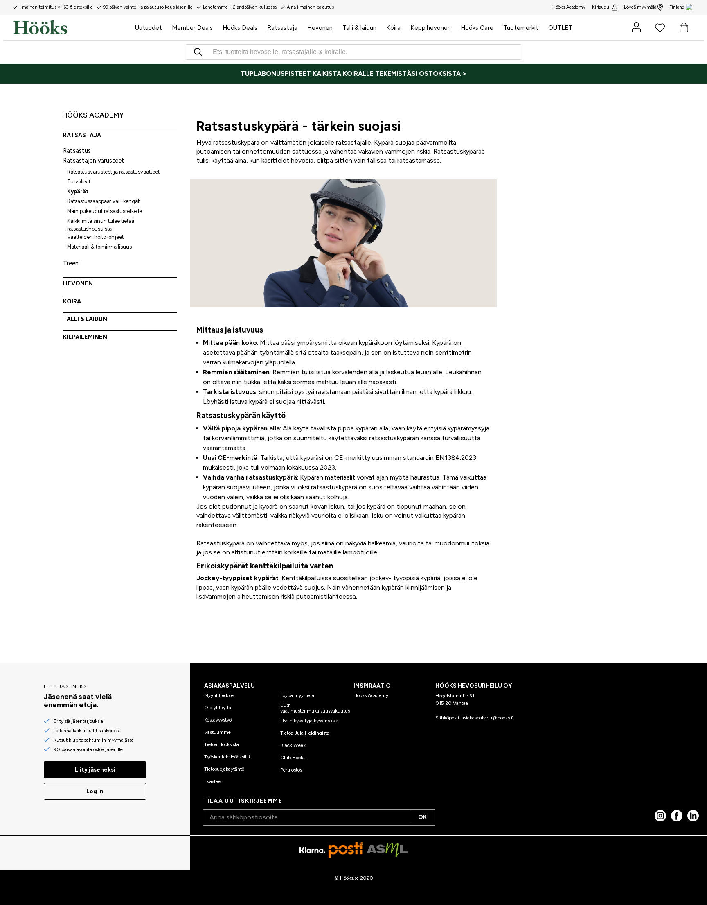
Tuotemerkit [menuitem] (520, 28)
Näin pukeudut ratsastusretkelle (104, 211)
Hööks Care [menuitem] (477, 28)
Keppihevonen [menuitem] (430, 28)
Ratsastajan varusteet (93, 160)
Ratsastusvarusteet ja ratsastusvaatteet (113, 172)
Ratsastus (77, 150)
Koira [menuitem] (393, 28)
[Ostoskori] (683, 27)
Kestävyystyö (218, 720)
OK (422, 817)
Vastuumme (217, 732)
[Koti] (71, 27)
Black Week (293, 745)
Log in (95, 791)
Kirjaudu (600, 7)
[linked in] (693, 815)
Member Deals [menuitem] (192, 28)
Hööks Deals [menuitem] (240, 28)
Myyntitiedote (219, 695)
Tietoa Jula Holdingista (304, 733)
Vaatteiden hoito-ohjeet (95, 237)
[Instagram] (660, 815)
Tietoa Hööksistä (221, 744)
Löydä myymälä (640, 7)
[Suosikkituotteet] (660, 27)
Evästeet (213, 781)
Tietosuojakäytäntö (224, 769)
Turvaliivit (78, 182)
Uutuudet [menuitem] (148, 28)
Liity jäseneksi (95, 769)
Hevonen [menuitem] (320, 28)
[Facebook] (676, 815)
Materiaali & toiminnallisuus (99, 247)
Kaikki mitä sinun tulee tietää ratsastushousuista (100, 225)
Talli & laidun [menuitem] (359, 28)
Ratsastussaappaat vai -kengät (103, 201)
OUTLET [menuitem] (560, 28)
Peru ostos (291, 770)
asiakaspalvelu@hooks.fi (488, 718)
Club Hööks (292, 757)
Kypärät (77, 191)
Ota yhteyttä (217, 707)
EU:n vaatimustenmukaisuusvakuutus (315, 708)
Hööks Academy (371, 695)
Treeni (71, 263)
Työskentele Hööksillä (227, 757)
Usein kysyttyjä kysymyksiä (309, 721)
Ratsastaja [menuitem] (282, 28)
